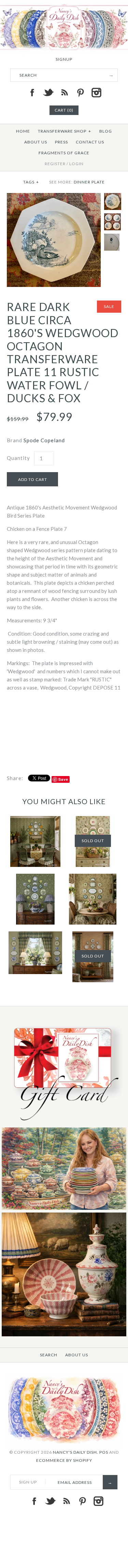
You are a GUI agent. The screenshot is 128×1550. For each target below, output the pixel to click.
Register (55, 163)
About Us (35, 141)
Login (76, 163)
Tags (31, 182)
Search (48, 1354)
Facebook (32, 92)
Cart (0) (64, 110)
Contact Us (90, 141)
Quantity (18, 458)
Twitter (48, 92)
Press (61, 141)
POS (103, 1452)
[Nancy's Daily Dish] (64, 4)
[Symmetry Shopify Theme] (64, 1123)
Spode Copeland (44, 440)
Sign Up (28, 1482)
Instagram (96, 92)
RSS (64, 92)
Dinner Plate (89, 182)
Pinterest (80, 92)
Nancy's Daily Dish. (75, 1452)
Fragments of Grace (64, 152)
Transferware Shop (64, 131)
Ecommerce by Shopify (64, 1460)
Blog (105, 131)
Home (23, 131)
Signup (64, 59)
